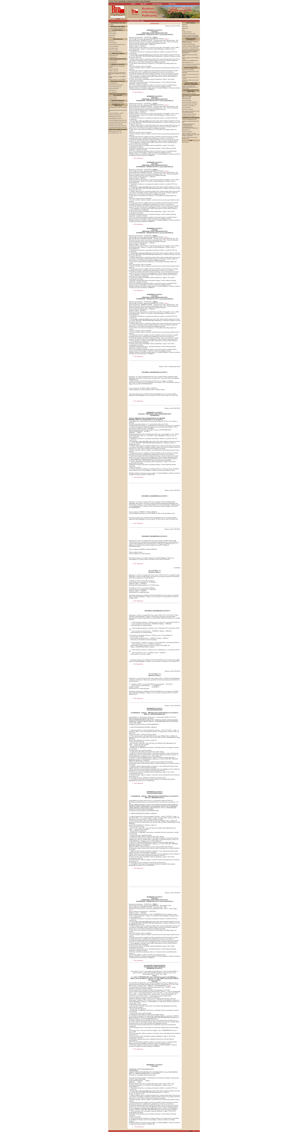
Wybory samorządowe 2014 (187, 62)
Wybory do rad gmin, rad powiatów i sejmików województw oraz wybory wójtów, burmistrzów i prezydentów (191, 134)
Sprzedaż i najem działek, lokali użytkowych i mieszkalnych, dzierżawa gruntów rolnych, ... (190, 87)
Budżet (183, 30)
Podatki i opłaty (185, 28)
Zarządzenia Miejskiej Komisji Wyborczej (116, 44)
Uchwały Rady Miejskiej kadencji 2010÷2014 (117, 120)
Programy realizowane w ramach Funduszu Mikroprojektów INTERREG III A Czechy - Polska (117, 73)
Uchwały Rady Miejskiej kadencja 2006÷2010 (117, 122)
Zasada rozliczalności (112, 92)
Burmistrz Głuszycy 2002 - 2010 (114, 131)
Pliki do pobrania (185, 142)
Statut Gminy (184, 24)
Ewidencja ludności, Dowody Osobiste (189, 104)
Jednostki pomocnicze (112, 57)
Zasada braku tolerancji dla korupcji (115, 84)
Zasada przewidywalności (113, 88)
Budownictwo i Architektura (187, 109)
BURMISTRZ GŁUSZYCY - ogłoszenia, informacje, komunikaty (190, 42)
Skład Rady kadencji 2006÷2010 (114, 114)
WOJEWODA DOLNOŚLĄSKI (188, 44)
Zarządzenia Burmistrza (187, 31)
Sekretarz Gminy (111, 35)
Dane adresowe (111, 40)
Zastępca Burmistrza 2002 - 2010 (115, 132)
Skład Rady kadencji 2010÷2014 (114, 116)
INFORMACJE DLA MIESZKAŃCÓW (190, 60)
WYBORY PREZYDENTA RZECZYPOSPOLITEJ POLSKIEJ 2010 (190, 128)
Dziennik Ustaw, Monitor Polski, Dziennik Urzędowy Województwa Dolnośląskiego (190, 36)
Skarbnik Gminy (111, 37)
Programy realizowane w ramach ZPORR (116, 79)
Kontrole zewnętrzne (112, 97)
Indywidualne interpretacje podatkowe (116, 102)
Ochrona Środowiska (112, 42)
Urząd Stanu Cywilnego (186, 100)
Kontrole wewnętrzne (112, 98)
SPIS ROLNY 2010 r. (186, 129)
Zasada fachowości (112, 90)
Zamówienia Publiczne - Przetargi (189, 93)
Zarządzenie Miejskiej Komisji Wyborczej (116, 28)
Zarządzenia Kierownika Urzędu (188, 33)
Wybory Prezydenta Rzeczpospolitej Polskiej (191, 64)
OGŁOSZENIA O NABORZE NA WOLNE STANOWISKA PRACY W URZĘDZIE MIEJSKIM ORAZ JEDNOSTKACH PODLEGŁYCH (191, 51)
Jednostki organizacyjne (113, 55)
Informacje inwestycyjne (113, 69)
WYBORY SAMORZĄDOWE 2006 (189, 119)
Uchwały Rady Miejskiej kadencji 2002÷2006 (117, 127)
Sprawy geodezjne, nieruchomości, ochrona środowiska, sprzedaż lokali (190, 112)
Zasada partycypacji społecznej (114, 86)
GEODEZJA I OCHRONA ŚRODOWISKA (190, 46)
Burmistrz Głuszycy (112, 31)
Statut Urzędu (184, 26)
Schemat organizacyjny (113, 48)
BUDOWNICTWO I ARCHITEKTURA (190, 48)
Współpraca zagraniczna (113, 70)
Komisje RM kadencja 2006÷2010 (115, 118)
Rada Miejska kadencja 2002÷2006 (115, 123)
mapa (166, 39)
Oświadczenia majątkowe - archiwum (115, 113)
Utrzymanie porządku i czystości (188, 115)
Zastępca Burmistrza (112, 33)
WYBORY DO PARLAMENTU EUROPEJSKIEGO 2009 (188, 125)
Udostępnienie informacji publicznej (189, 114)
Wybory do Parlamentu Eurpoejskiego (189, 66)
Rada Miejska (111, 24)
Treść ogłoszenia (138, 92)
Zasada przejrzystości (112, 83)
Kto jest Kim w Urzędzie (113, 49)
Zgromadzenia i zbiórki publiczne (188, 105)
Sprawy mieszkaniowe (186, 107)
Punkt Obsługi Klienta (186, 98)
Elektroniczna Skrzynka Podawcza (115, 51)
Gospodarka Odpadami (113, 60)
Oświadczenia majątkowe (113, 46)
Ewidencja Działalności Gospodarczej (189, 102)
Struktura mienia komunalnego (188, 69)
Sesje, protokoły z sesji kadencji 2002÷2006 (116, 125)
